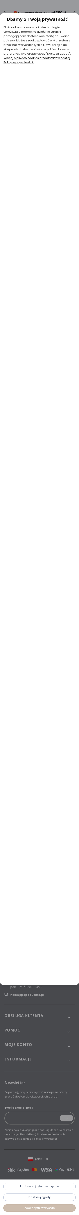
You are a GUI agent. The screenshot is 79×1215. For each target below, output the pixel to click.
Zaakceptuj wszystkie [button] (39, 1208)
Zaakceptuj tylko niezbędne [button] (39, 1186)
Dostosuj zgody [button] (39, 1197)
